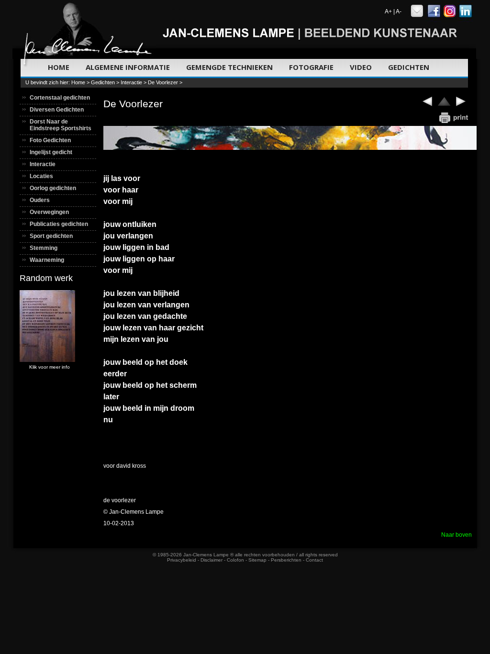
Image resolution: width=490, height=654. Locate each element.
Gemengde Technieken (229, 67)
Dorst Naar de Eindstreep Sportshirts (60, 125)
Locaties (41, 176)
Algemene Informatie (128, 67)
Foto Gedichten (50, 140)
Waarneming (47, 260)
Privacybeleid (181, 560)
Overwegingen (49, 212)
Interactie (131, 82)
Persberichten (286, 560)
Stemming (43, 248)
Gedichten (408, 67)
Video (361, 67)
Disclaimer (211, 560)
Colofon (235, 560)
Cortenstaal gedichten (60, 97)
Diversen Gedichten (57, 109)
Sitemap (257, 560)
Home (58, 67)
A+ (388, 11)
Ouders (40, 200)
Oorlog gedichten (53, 188)
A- (398, 11)
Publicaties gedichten (59, 224)
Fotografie (311, 67)
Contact (314, 560)
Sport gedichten (51, 236)
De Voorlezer (163, 82)
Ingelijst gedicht (51, 152)
